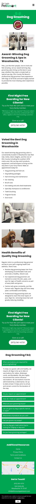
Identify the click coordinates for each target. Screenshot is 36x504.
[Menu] (30, 5)
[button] (18, 363)
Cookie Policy (20, 498)
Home (18, 449)
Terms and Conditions (18, 455)
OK (18, 501)
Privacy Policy (18, 452)
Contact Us (18, 458)
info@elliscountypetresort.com (19, 491)
